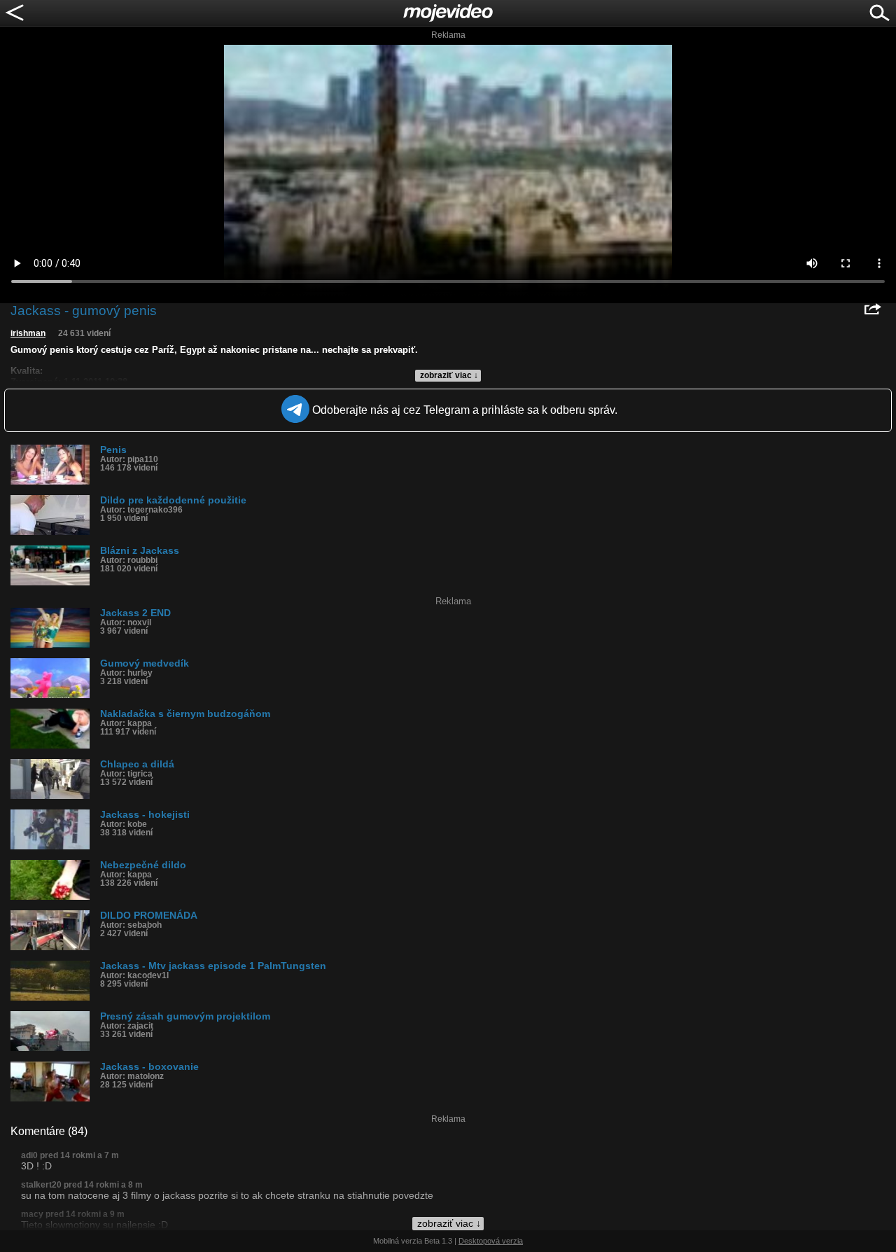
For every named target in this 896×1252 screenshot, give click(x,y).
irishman (28, 333)
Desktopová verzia (490, 1241)
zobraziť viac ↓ (449, 375)
